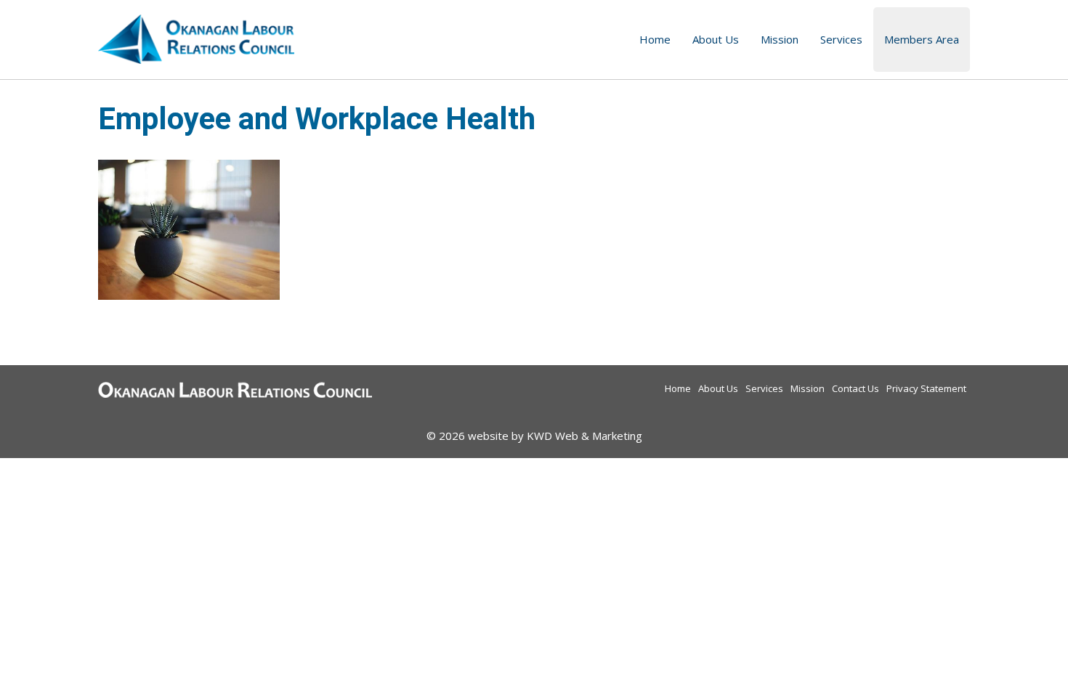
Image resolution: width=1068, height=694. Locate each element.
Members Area (921, 39)
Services (841, 39)
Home (655, 39)
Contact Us (855, 388)
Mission (779, 39)
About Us (715, 39)
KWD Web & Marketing (584, 435)
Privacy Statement (926, 388)
